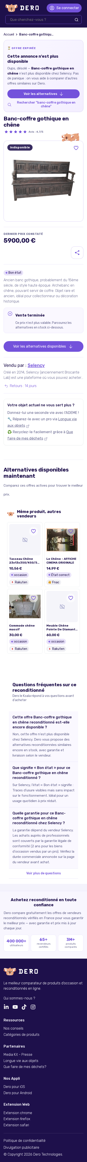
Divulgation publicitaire (21, 1148)
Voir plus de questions (43, 873)
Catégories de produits (21, 1035)
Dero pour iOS (14, 1087)
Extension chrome (18, 1113)
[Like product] (76, 148)
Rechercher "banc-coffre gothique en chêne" (46, 104)
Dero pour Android (18, 1093)
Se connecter (67, 8)
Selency (36, 365)
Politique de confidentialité (25, 1141)
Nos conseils (13, 1028)
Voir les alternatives (40, 94)
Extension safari (16, 1125)
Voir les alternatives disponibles (39, 346)
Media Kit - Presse (18, 1055)
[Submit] (76, 19)
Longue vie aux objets (21, 1061)
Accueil (9, 34)
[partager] (77, 252)
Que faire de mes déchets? (25, 1067)
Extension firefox (17, 1119)
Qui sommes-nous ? (19, 998)
